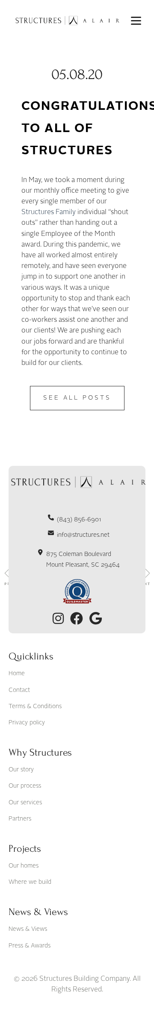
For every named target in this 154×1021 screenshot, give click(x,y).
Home (17, 674)
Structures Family (49, 212)
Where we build (30, 882)
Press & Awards (29, 946)
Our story (21, 770)
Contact (19, 690)
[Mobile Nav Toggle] (136, 20)
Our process (25, 786)
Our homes (23, 866)
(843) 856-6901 (79, 520)
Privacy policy (27, 723)
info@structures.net (83, 535)
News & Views (28, 929)
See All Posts (77, 398)
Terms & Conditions (35, 706)
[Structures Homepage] (66, 20)
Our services (25, 803)
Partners (20, 819)
